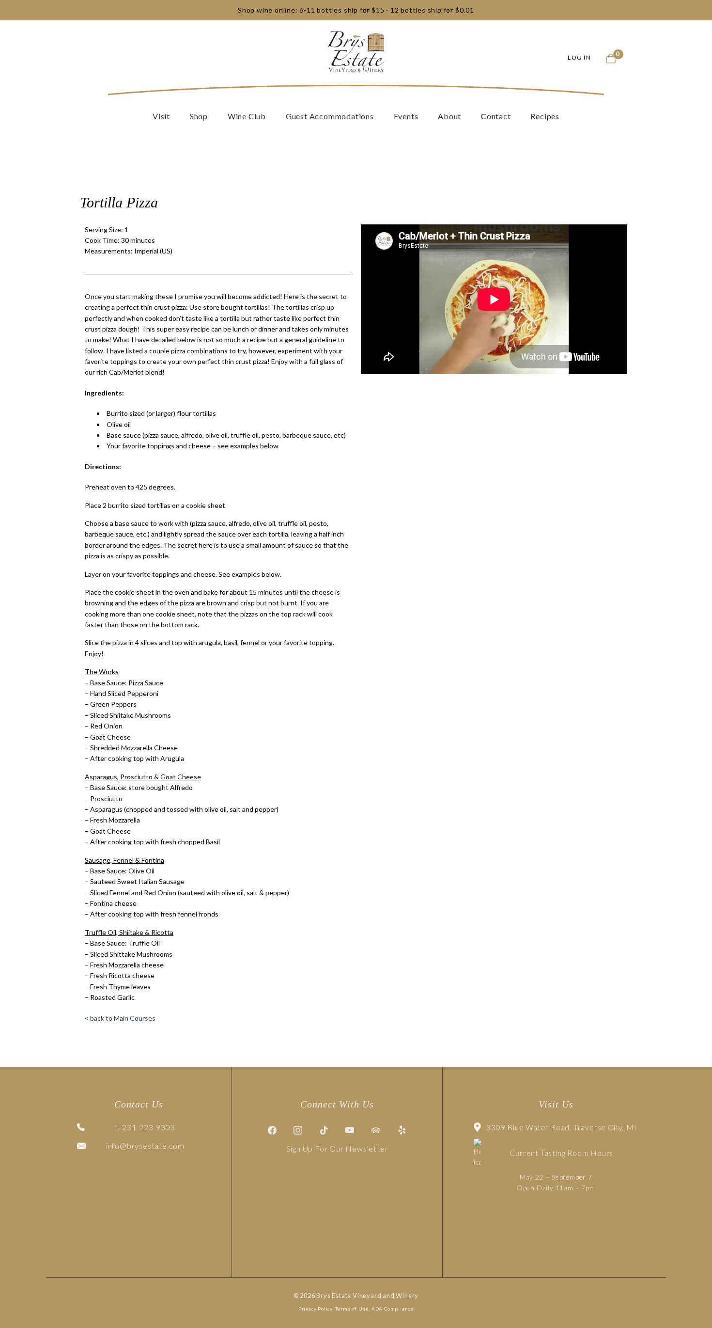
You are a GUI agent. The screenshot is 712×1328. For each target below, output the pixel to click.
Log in (579, 57)
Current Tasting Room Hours (561, 1152)
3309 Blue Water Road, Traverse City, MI (561, 1127)
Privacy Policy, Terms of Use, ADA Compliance (356, 1309)
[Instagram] (298, 1130)
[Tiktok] (324, 1130)
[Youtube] (350, 1130)
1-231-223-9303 (144, 1127)
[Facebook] (272, 1130)
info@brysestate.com (145, 1145)
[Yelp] (402, 1130)
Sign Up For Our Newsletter (337, 1148)
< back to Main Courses (120, 1018)
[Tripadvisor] (376, 1130)
